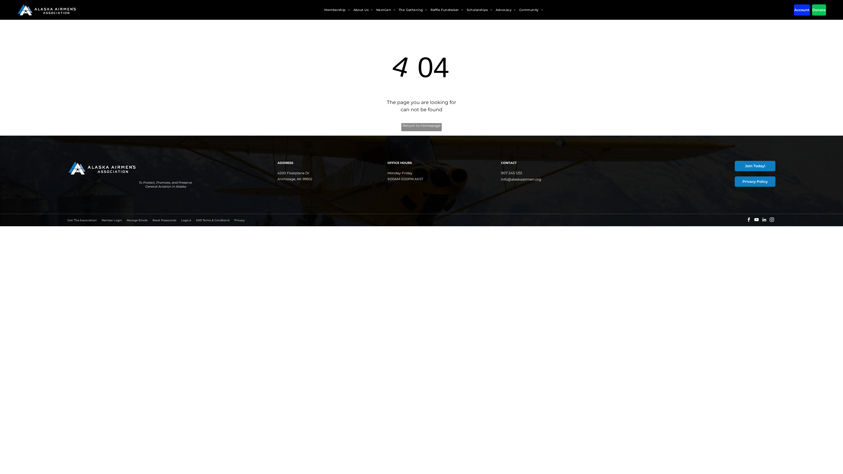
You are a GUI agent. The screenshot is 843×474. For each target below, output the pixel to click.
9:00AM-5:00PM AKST (405, 179)
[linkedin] (764, 220)
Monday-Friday (399, 173)
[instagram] (772, 220)
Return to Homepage (422, 126)
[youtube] (756, 220)
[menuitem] (336, 10)
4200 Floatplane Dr (293, 173)
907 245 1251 (511, 173)
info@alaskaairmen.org (521, 179)
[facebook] (749, 220)
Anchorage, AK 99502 (294, 179)
